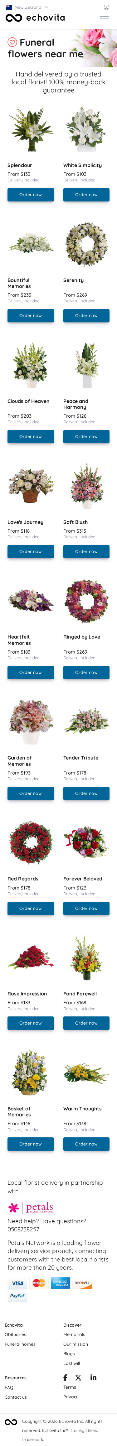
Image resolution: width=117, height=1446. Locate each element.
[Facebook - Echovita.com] (65, 1378)
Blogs (69, 1353)
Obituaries (15, 1334)
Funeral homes (20, 1344)
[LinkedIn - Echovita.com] (93, 1378)
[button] (27, 7)
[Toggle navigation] (104, 18)
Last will (71, 1363)
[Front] (35, 18)
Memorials (74, 1334)
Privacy (71, 1397)
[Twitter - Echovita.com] (78, 1378)
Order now (30, 194)
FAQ (9, 1387)
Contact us (16, 1397)
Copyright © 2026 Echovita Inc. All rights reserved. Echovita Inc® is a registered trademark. (62, 1430)
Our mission (75, 1344)
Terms (69, 1387)
